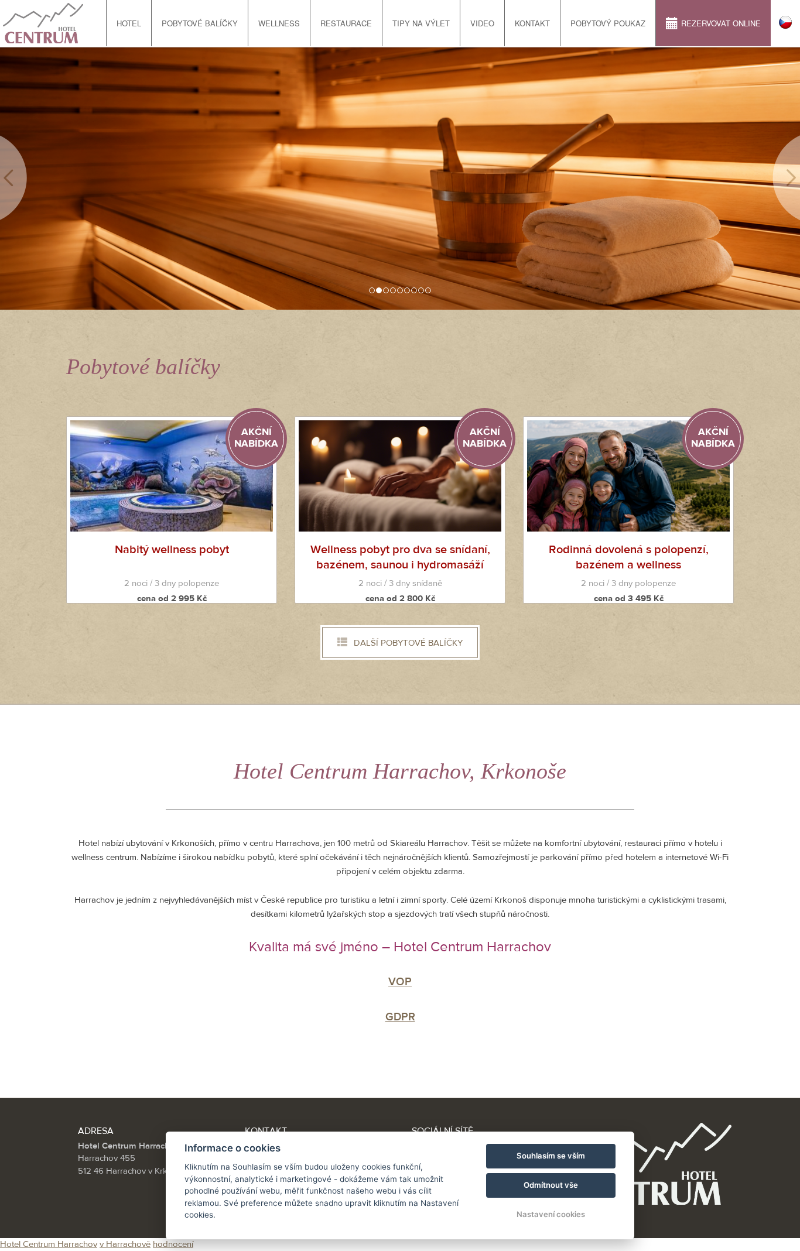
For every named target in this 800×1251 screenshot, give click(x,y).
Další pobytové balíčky (407, 643)
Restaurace (346, 23)
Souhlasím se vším (551, 1155)
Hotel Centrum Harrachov (48, 1244)
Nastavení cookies (551, 1214)
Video (482, 23)
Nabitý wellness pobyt (172, 549)
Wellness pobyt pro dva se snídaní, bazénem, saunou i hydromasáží (400, 557)
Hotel (129, 23)
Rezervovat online (721, 23)
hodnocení (173, 1244)
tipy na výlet (421, 23)
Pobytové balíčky (200, 23)
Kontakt (532, 23)
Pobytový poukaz (607, 23)
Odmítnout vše (551, 1185)
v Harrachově (125, 1244)
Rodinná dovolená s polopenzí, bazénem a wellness (629, 557)
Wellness (279, 23)
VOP (400, 982)
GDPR (400, 1017)
